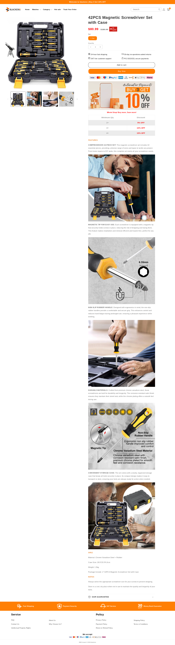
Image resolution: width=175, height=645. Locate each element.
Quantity (91, 43)
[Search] (159, 9)
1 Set (93, 38)
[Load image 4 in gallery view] (66, 99)
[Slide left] (8, 99)
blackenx (93, 642)
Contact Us (15, 624)
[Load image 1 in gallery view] (18, 99)
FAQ (12, 620)
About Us (52, 620)
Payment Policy (101, 624)
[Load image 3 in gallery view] (50, 99)
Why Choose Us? (55, 624)
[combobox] (146, 10)
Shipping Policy (139, 620)
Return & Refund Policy (104, 628)
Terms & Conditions (141, 624)
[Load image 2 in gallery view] (34, 99)
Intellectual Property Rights (21, 628)
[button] (36, 9)
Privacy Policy (101, 620)
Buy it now (121, 71)
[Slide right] (77, 99)
